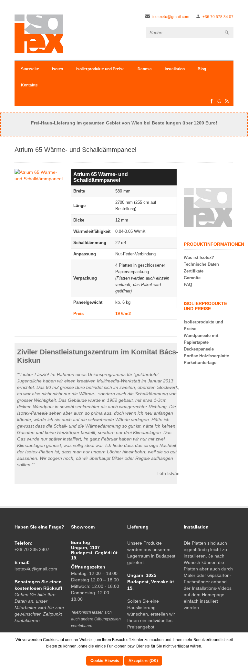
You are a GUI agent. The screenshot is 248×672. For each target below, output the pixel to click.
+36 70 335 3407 (32, 549)
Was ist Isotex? (199, 257)
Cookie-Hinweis (104, 660)
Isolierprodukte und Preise (100, 69)
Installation (175, 69)
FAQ (188, 284)
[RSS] (227, 102)
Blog (202, 69)
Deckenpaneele (199, 349)
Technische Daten (201, 264)
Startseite (30, 69)
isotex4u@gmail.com (170, 17)
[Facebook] (211, 102)
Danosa (145, 69)
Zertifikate (193, 271)
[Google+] (219, 102)
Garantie (192, 277)
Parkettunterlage (200, 362)
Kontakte (29, 85)
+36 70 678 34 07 (217, 17)
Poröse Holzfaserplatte (206, 355)
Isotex (57, 69)
